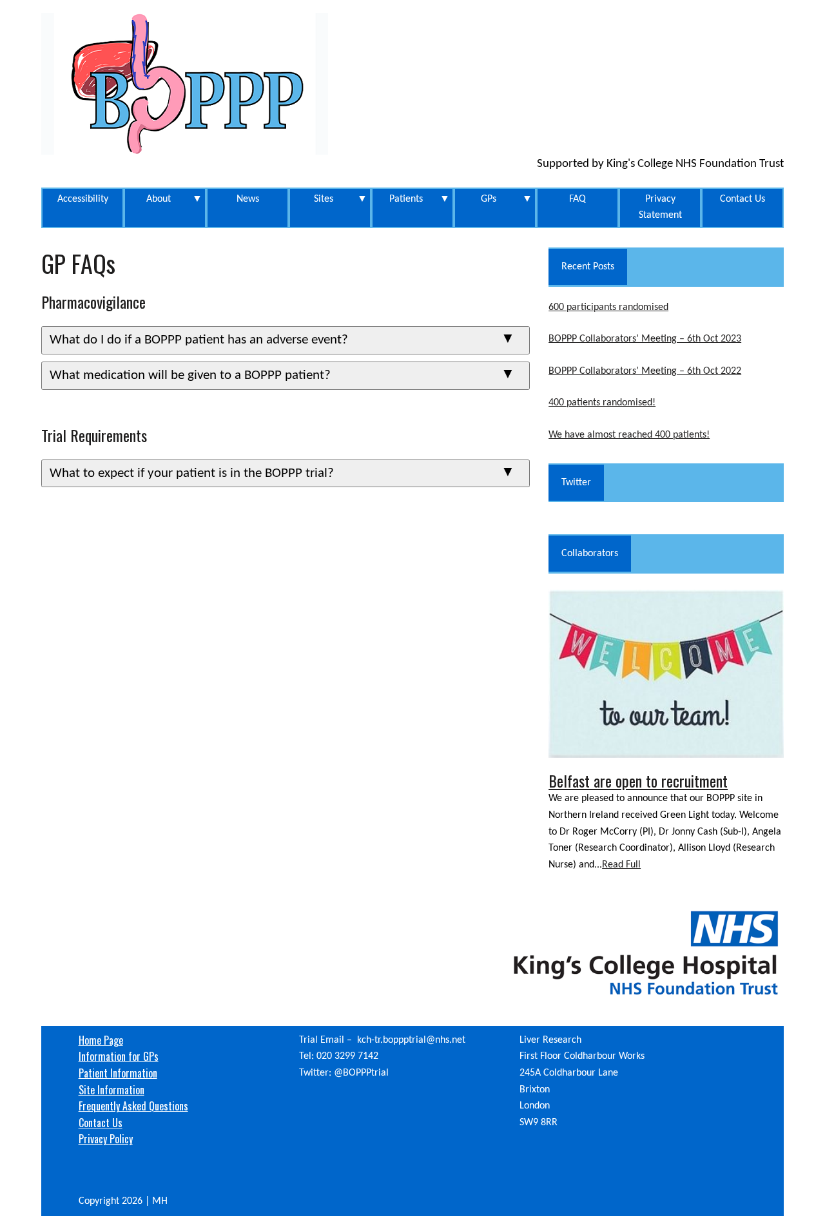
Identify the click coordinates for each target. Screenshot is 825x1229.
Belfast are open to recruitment (638, 780)
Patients (420, 199)
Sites (341, 199)
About (174, 199)
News (248, 199)
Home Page (101, 1040)
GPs (507, 199)
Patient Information (118, 1073)
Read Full (621, 865)
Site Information (111, 1090)
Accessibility (82, 199)
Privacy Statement (660, 207)
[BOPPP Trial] (412, 84)
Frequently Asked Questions (133, 1106)
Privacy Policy (106, 1139)
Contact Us (742, 199)
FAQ (577, 199)
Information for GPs (119, 1056)
